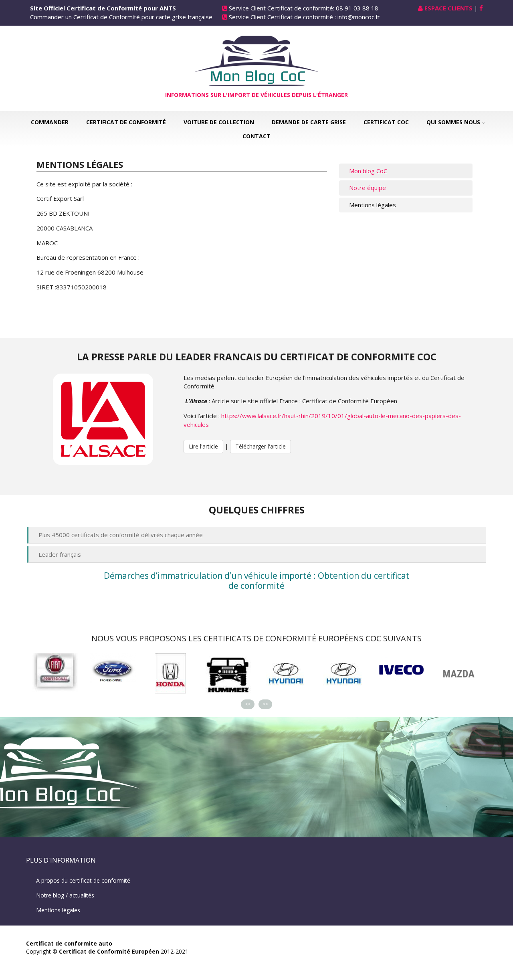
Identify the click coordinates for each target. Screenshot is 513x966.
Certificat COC (386, 122)
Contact (256, 136)
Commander (50, 122)
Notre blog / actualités (65, 895)
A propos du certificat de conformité (83, 880)
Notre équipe (367, 188)
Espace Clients (448, 8)
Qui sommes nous (453, 122)
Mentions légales (372, 205)
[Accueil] (256, 60)
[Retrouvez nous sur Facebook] (481, 8)
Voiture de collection (219, 122)
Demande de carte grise (309, 122)
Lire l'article (203, 446)
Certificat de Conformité (126, 122)
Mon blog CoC (368, 171)
